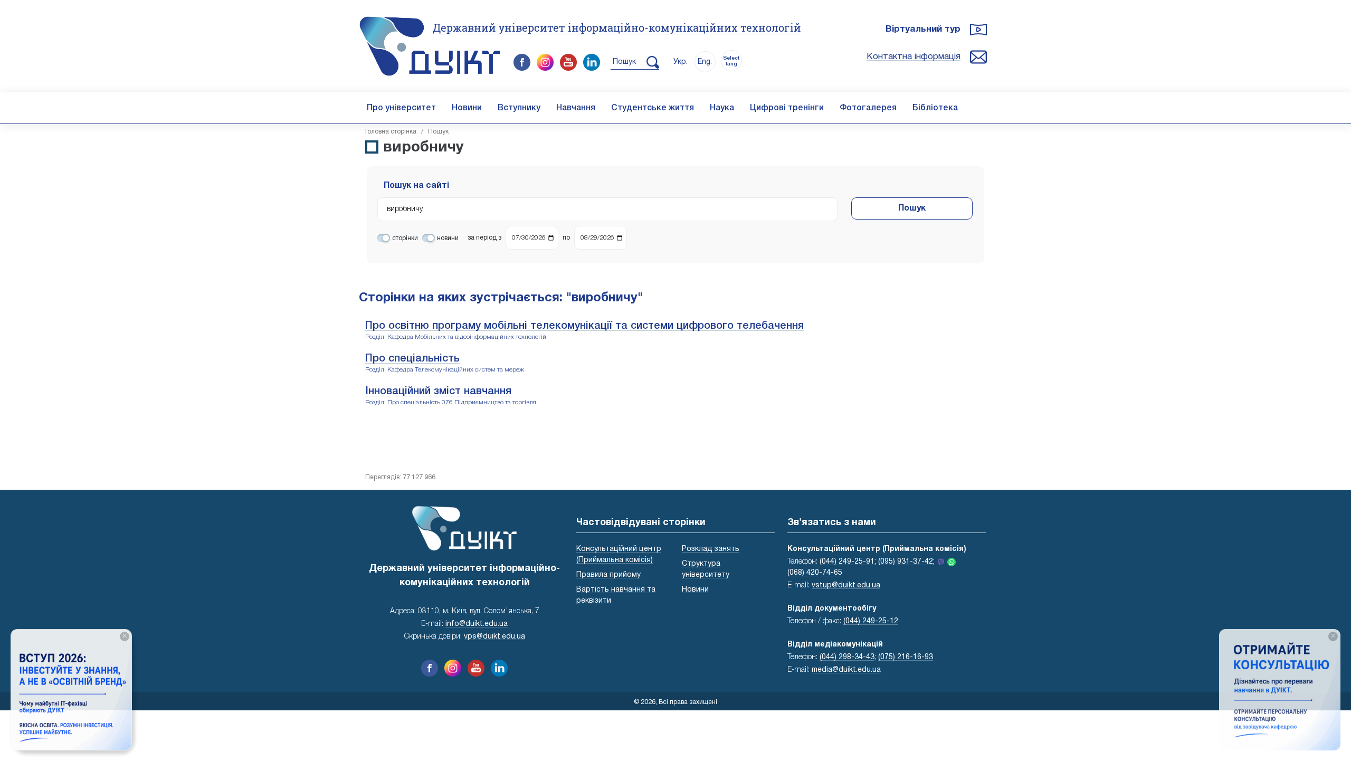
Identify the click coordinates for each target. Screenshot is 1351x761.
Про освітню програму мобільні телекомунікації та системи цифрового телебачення (584, 326)
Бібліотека (935, 108)
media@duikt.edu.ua (846, 670)
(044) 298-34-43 (847, 657)
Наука (722, 108)
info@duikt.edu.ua (476, 624)
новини (448, 238)
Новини (467, 108)
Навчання (575, 108)
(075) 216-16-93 (905, 657)
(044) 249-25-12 (870, 621)
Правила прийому (608, 575)
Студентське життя (652, 108)
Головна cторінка (390, 132)
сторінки (405, 238)
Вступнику (519, 108)
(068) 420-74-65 (814, 572)
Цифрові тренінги (787, 108)
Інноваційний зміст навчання (438, 391)
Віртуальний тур (923, 29)
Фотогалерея (868, 108)
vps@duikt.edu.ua (494, 636)
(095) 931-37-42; (906, 561)
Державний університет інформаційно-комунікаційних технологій (617, 27)
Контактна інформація (913, 57)
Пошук (912, 208)
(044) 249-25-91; (848, 561)
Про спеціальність (412, 359)
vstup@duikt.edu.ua (846, 585)
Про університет (401, 108)
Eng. (705, 62)
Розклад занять (710, 549)
